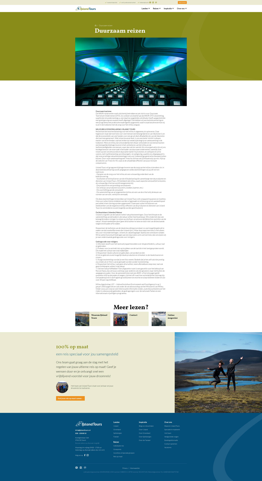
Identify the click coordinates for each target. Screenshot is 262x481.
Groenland (117, 429)
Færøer (116, 437)
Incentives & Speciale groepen (123, 453)
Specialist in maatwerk (172, 429)
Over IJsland (143, 429)
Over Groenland (144, 433)
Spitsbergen (117, 433)
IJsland (115, 426)
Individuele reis (118, 446)
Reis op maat (117, 456)
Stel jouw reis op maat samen (70, 398)
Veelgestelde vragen (171, 437)
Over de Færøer (145, 440)
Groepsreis (117, 449)
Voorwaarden (135, 468)
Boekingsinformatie (171, 440)
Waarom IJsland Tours (172, 426)
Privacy (125, 468)
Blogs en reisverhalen (146, 426)
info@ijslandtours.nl (82, 430)
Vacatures (167, 447)
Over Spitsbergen (145, 437)
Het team (167, 433)
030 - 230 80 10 (80, 433)
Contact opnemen (170, 444)
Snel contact (182, 2)
